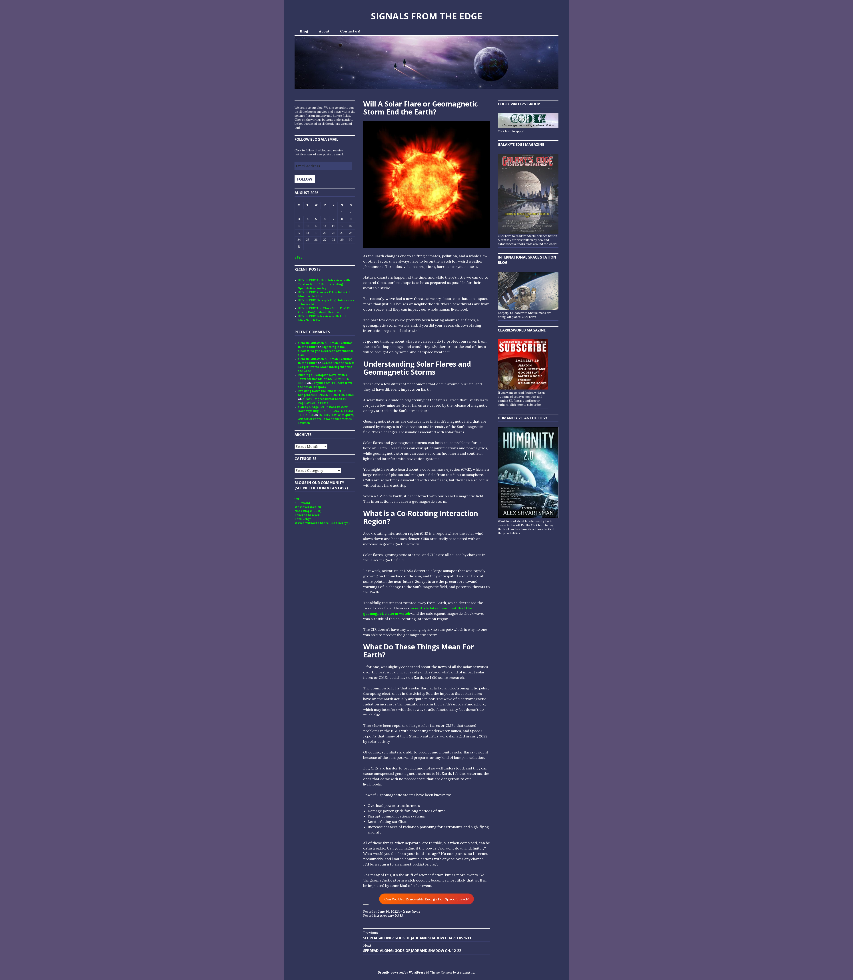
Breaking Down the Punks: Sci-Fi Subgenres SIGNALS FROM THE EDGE (326, 393)
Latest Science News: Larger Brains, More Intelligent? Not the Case (326, 367)
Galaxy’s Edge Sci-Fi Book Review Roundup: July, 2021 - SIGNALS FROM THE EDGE (325, 411)
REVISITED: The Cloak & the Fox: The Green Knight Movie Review (325, 310)
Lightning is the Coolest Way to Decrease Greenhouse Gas (326, 351)
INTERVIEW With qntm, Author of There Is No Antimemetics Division (326, 419)
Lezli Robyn (303, 519)
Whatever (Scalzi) (308, 507)
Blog (304, 31)
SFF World (302, 503)
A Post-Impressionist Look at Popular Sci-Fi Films (322, 401)
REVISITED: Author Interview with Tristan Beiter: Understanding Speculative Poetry (324, 284)
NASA (399, 916)
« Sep (298, 257)
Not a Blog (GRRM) (308, 511)
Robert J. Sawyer (307, 515)
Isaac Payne (411, 912)
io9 (297, 499)
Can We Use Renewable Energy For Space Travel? (426, 899)
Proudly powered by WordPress (401, 972)
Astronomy (385, 916)
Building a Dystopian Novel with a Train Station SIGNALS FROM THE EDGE (323, 379)
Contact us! (350, 31)
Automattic (465, 972)
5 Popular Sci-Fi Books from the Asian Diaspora (325, 385)
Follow (304, 179)
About (324, 31)
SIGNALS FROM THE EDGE (426, 16)
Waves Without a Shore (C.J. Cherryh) (322, 523)
